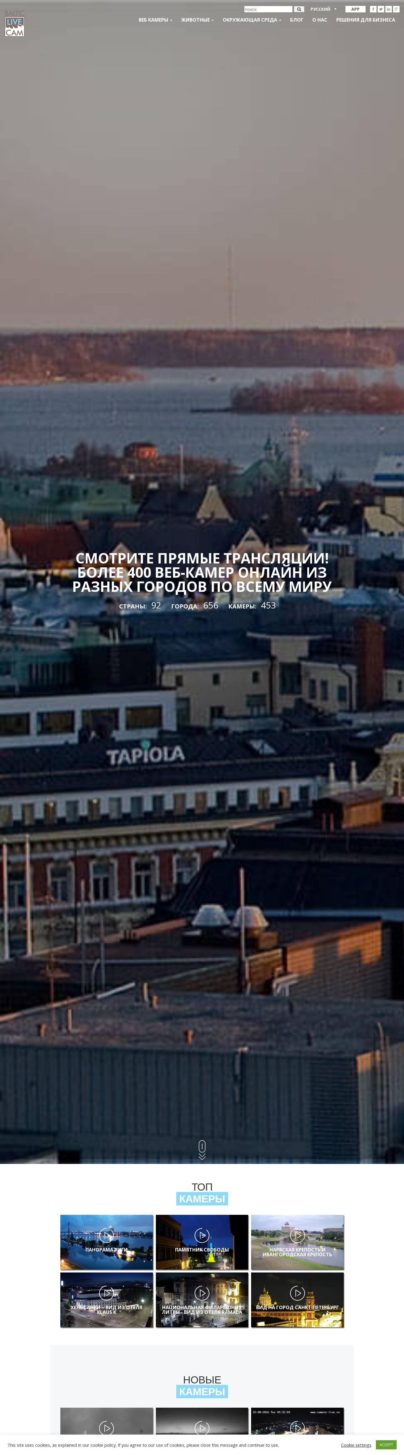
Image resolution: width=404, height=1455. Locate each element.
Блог (296, 20)
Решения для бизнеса (365, 20)
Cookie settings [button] (356, 1445)
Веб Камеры (154, 20)
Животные (196, 20)
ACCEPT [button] (386, 1444)
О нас (319, 20)
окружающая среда (250, 20)
